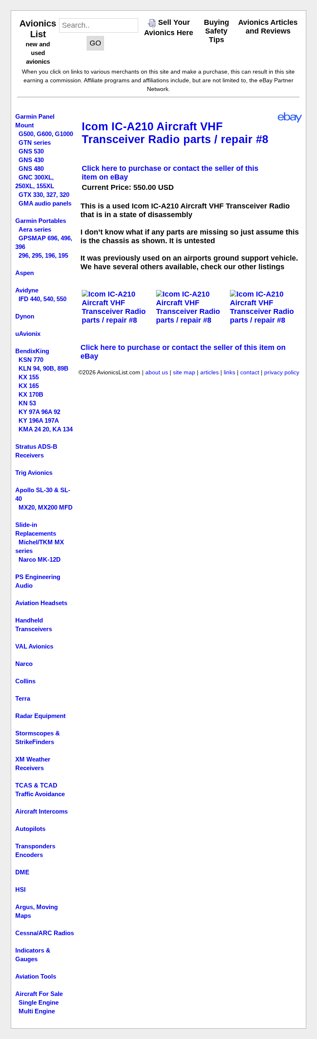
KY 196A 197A (39, 420)
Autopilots (30, 828)
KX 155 (29, 377)
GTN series (35, 142)
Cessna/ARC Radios (44, 932)
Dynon (24, 316)
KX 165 (29, 385)
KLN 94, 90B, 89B (44, 368)
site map (184, 372)
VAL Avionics (34, 646)
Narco (24, 663)
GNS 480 (31, 168)
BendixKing (32, 350)
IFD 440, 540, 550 (42, 298)
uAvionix (27, 333)
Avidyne (26, 290)
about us (156, 372)
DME (22, 872)
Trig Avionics (33, 472)
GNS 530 (31, 151)
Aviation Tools (35, 976)
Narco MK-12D (40, 559)
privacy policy (281, 372)
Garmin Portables (40, 220)
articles (209, 372)
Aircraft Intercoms (41, 811)
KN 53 (27, 403)
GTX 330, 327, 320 (44, 194)
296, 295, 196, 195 (43, 255)
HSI (20, 889)
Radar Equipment (40, 715)
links (229, 372)
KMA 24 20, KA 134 (46, 429)
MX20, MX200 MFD (46, 507)
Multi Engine (37, 1011)
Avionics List (37, 28)
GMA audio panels (45, 203)
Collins (25, 681)
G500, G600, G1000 (46, 133)
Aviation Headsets (41, 602)
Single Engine (39, 1002)
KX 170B (31, 394)
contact (249, 372)
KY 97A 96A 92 (39, 411)
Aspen (24, 272)
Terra (22, 698)
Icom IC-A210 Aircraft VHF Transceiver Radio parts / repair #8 (175, 133)
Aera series (35, 229)
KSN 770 (31, 359)
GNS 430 (31, 159)
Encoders (29, 854)
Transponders (35, 846)
